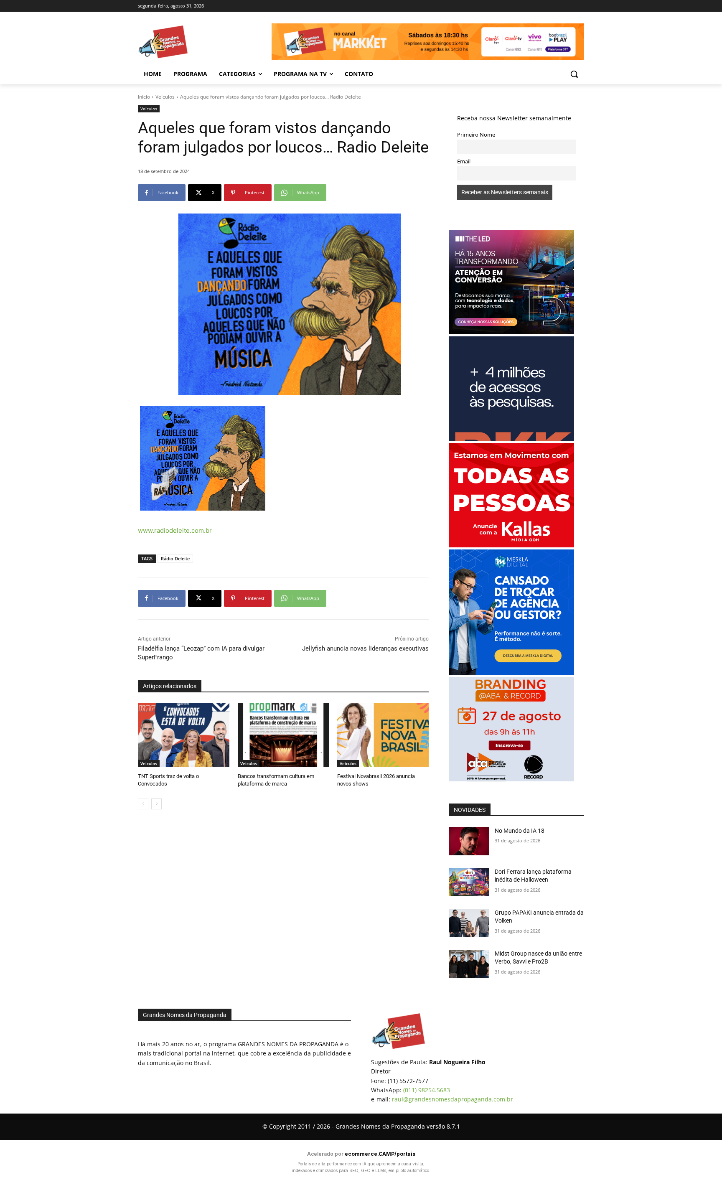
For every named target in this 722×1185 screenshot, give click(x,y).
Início (144, 96)
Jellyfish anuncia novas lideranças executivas (365, 648)
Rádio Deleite (175, 558)
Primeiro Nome (476, 134)
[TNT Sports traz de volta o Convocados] (183, 735)
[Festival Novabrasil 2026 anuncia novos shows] (383, 735)
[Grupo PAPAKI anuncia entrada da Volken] (469, 923)
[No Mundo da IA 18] (469, 841)
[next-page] (156, 803)
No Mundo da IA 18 (519, 830)
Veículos (165, 96)
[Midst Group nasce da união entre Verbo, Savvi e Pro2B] (469, 964)
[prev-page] (143, 803)
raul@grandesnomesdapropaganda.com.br (452, 1099)
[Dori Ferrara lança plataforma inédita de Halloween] (469, 882)
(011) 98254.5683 (426, 1090)
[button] (574, 74)
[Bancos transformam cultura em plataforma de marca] (283, 735)
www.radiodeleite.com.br (175, 530)
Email (463, 161)
